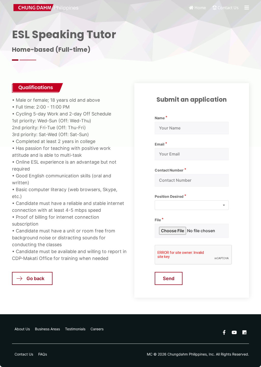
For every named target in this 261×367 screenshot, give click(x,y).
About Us (22, 329)
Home (199, 7)
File (158, 220)
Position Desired (169, 196)
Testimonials (75, 329)
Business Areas (47, 329)
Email (159, 144)
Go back (35, 278)
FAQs (42, 354)
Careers (96, 329)
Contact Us (228, 7)
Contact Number (169, 170)
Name (160, 118)
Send (168, 278)
